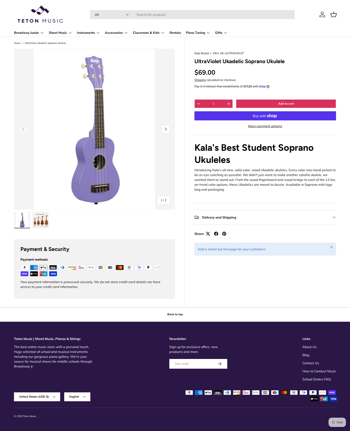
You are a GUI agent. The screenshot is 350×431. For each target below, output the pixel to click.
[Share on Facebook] (216, 234)
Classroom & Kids (146, 33)
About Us (309, 347)
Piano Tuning (195, 33)
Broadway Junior (26, 33)
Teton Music (29, 416)
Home (17, 43)
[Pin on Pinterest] (224, 234)
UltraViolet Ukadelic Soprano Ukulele (45, 43)
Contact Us (310, 363)
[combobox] (192, 14)
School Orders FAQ (316, 379)
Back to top (175, 314)
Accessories (114, 33)
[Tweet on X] (208, 234)
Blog (305, 355)
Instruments (86, 33)
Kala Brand (201, 53)
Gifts (218, 33)
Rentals (175, 33)
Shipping (200, 80)
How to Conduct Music (319, 371)
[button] (333, 14)
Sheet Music (58, 33)
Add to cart (286, 103)
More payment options (265, 126)
